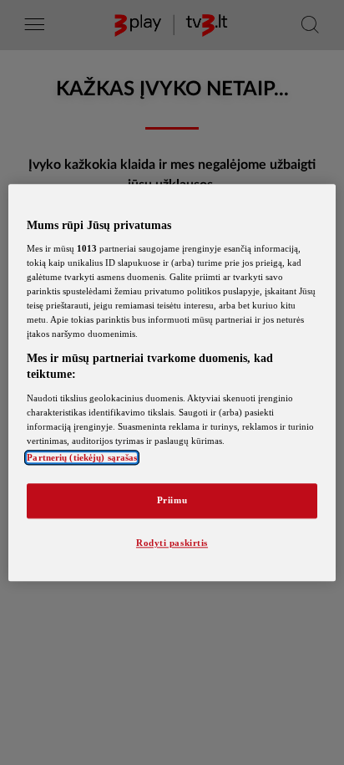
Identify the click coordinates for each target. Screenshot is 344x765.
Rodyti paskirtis (172, 543)
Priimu (172, 500)
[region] (171, 382)
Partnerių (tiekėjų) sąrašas (82, 457)
